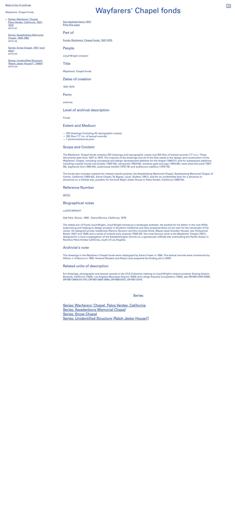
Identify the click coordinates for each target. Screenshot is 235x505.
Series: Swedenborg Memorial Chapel (94, 310)
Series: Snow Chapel (80, 314)
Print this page (71, 25)
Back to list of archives (18, 5)
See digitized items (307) (77, 22)
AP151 (66, 195)
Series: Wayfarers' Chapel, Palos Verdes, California (104, 305)
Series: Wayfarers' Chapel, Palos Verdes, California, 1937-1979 (25, 22)
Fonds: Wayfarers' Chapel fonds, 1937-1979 (87, 40)
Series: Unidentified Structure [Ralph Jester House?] (106, 318)
